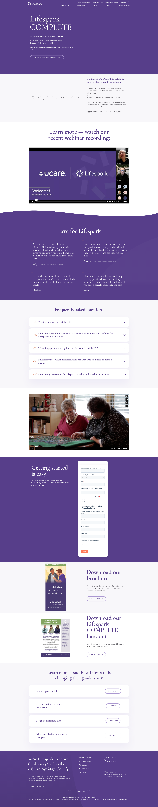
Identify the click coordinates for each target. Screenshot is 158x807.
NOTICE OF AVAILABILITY (122, 799)
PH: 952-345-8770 (97, 2)
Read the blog (113, 691)
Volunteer (123, 2)
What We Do (65, 5)
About (95, 5)
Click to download (96, 599)
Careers (108, 5)
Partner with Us (86, 761)
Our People (85, 765)
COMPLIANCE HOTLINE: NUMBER (102, 799)
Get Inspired (81, 5)
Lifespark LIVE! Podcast (111, 2)
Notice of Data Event (83, 2)
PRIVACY (36, 799)
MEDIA (31, 799)
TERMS (42, 799)
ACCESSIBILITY (50, 799)
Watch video (113, 721)
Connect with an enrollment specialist (47, 58)
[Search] (129, 1)
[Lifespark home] (35, 3)
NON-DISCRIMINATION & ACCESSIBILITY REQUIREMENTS (73, 799)
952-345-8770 (111, 762)
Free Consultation (124, 5)
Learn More (113, 706)
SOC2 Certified (86, 769)
